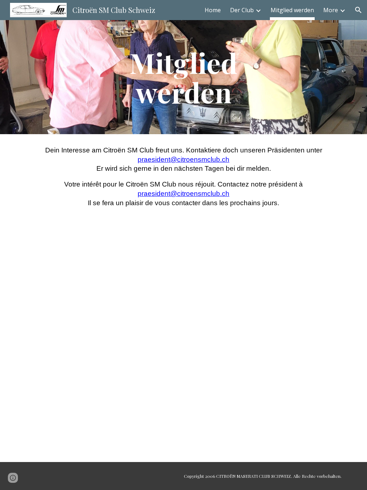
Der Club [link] (242, 10)
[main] (183, 77)
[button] (358, 10)
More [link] (330, 10)
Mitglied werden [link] (292, 10)
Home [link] (213, 10)
